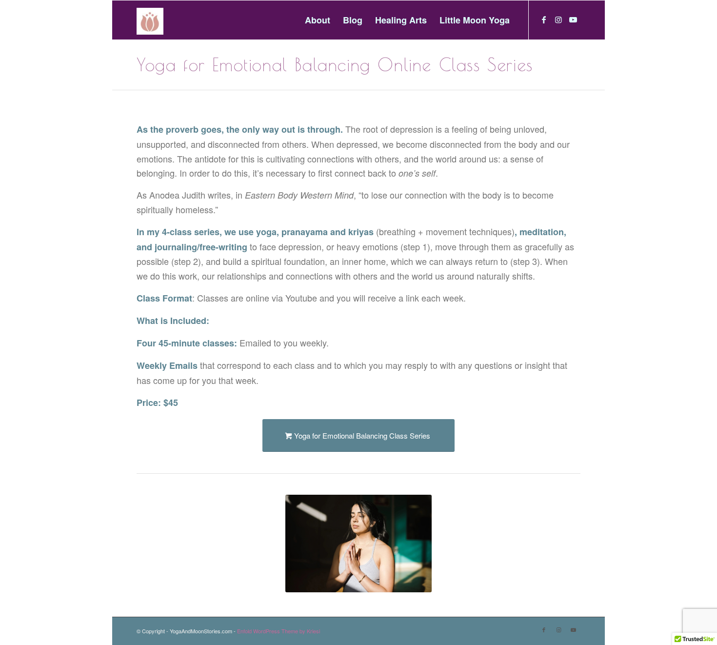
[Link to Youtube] (573, 19)
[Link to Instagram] (558, 19)
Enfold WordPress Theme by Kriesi (278, 631)
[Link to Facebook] (544, 19)
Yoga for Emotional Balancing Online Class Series (335, 64)
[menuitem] (318, 20)
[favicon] (152, 20)
